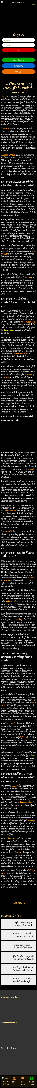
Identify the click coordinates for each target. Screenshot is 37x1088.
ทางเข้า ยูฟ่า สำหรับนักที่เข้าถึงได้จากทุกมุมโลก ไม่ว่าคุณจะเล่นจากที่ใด (23, 969)
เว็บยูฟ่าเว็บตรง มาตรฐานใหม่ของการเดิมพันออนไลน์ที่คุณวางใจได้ (23, 924)
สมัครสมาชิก (18, 66)
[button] (33, 5)
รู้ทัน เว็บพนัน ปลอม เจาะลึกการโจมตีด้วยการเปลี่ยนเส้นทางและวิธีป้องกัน (23, 957)
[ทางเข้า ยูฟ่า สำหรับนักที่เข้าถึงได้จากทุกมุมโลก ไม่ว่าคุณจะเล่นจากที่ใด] (6, 969)
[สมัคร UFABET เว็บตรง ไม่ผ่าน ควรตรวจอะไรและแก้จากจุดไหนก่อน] (6, 935)
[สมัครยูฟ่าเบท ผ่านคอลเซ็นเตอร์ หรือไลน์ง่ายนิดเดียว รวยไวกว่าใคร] (6, 946)
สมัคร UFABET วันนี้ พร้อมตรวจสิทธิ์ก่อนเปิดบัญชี (22, 980)
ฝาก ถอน (18, 72)
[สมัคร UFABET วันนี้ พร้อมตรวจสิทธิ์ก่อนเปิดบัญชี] (6, 980)
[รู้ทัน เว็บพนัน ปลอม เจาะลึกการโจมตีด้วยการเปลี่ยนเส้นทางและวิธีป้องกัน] (6, 957)
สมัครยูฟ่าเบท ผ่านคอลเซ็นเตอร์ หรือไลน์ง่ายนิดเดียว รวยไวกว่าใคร (22, 946)
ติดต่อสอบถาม (18, 60)
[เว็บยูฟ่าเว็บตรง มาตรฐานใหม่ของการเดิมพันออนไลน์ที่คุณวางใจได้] (6, 924)
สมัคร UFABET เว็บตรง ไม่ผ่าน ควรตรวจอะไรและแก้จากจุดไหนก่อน (23, 935)
